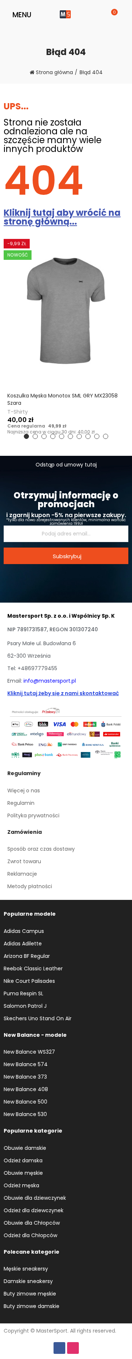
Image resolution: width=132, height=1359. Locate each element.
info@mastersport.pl (49, 680)
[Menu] (7, 15)
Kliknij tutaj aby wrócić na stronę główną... (62, 217)
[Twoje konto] (121, 14)
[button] (26, 436)
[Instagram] (73, 1348)
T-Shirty (17, 411)
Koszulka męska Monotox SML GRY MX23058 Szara (62, 399)
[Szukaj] (102, 14)
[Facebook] (59, 1348)
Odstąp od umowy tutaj (66, 464)
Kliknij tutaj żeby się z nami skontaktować (63, 693)
